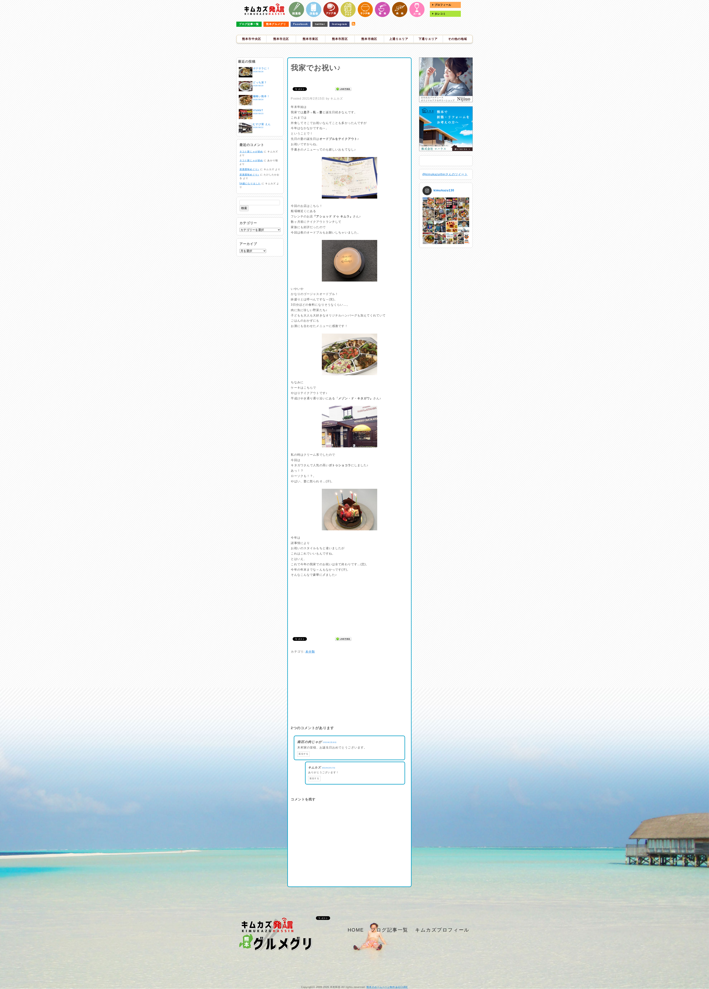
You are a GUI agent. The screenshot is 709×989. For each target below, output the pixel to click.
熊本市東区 (310, 38)
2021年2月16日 (329, 742)
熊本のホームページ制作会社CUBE (387, 987)
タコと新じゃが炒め (251, 151)
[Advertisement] (349, 78)
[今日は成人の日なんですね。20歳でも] (463, 226)
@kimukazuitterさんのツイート (445, 174)
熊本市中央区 (251, 38)
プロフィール (442, 4)
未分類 (310, 651)
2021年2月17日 (328, 768)
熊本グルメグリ (276, 24)
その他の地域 (457, 38)
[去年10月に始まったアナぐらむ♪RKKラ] (451, 238)
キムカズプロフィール (442, 929)
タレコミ (440, 13)
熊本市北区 (281, 38)
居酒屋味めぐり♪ (249, 169)
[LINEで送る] (343, 88)
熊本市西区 (340, 38)
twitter (320, 24)
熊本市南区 (369, 38)
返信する (303, 754)
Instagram (339, 24)
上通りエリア (398, 38)
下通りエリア (428, 38)
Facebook (300, 24)
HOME (356, 929)
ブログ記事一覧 (249, 24)
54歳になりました (250, 183)
